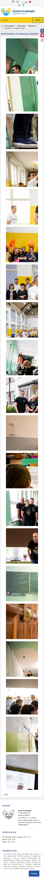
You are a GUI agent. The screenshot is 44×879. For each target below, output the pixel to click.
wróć (6, 794)
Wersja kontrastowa (13, 1)
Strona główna (9, 26)
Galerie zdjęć (21, 26)
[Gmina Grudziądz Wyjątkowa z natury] (22, 12)
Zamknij (34, 873)
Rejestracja (20, 5)
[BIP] (30, 1)
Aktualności (32, 26)
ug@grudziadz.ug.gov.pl (31, 820)
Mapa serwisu (18, 1)
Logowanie (24, 5)
